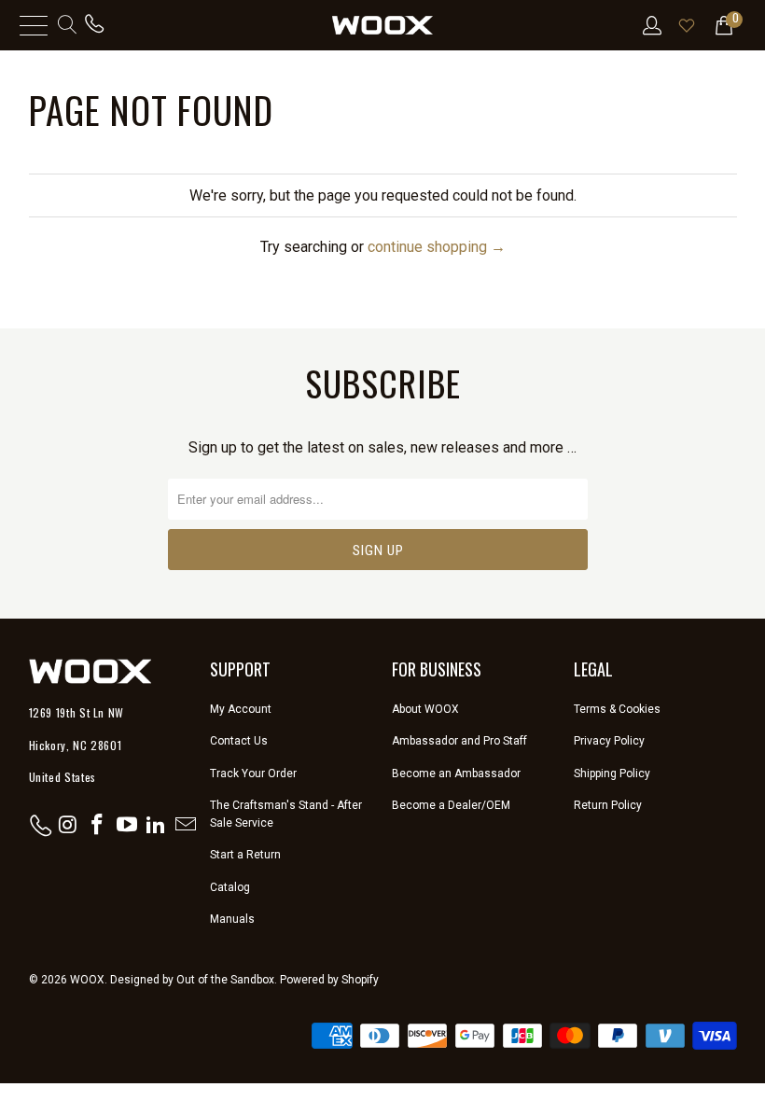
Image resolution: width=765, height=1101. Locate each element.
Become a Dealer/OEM (451, 805)
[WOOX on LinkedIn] (157, 826)
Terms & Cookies (617, 709)
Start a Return (245, 854)
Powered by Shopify (329, 979)
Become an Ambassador (456, 773)
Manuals (232, 919)
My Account (240, 709)
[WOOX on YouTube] (127, 826)
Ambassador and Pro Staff (459, 740)
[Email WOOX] (187, 826)
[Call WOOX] (94, 25)
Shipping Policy (612, 773)
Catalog (230, 887)
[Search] (65, 25)
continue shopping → (437, 247)
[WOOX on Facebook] (98, 826)
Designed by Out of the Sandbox (192, 979)
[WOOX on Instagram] (68, 826)
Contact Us (239, 740)
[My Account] (650, 25)
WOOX (87, 979)
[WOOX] (382, 25)
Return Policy (608, 805)
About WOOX (425, 709)
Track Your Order (253, 773)
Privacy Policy (609, 740)
